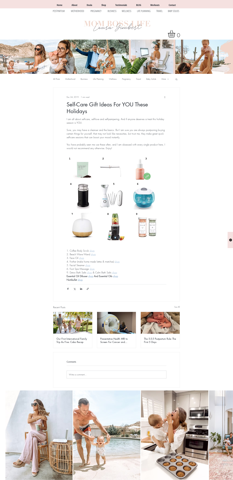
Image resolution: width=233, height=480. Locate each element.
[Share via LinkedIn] (81, 289)
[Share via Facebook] (68, 289)
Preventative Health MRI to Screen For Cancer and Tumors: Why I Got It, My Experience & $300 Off (114, 340)
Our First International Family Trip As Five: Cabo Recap (71, 340)
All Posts (56, 79)
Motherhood (70, 79)
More (164, 79)
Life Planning (98, 79)
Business (84, 79)
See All (177, 307)
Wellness (113, 79)
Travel (138, 79)
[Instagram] (230, 240)
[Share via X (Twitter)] (74, 289)
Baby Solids (151, 79)
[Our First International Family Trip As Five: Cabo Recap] (72, 323)
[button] (176, 33)
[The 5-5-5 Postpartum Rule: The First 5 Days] (160, 323)
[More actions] (164, 97)
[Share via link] (87, 289)
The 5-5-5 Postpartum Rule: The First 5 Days (160, 340)
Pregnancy (126, 79)
